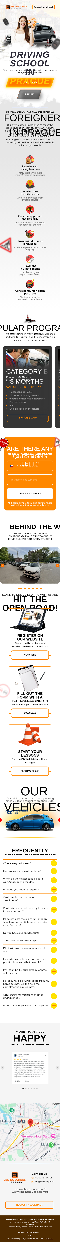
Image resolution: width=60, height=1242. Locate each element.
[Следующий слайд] (57, 565)
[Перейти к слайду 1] (20, 588)
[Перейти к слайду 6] (41, 588)
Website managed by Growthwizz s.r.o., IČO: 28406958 (30, 1239)
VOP (30, 1236)
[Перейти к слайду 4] (33, 588)
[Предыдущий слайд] (2, 565)
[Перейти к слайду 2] (25, 588)
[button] (43, 7)
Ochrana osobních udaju (28, 1232)
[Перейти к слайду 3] (29, 588)
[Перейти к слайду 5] (37, 588)
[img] (16, 7)
